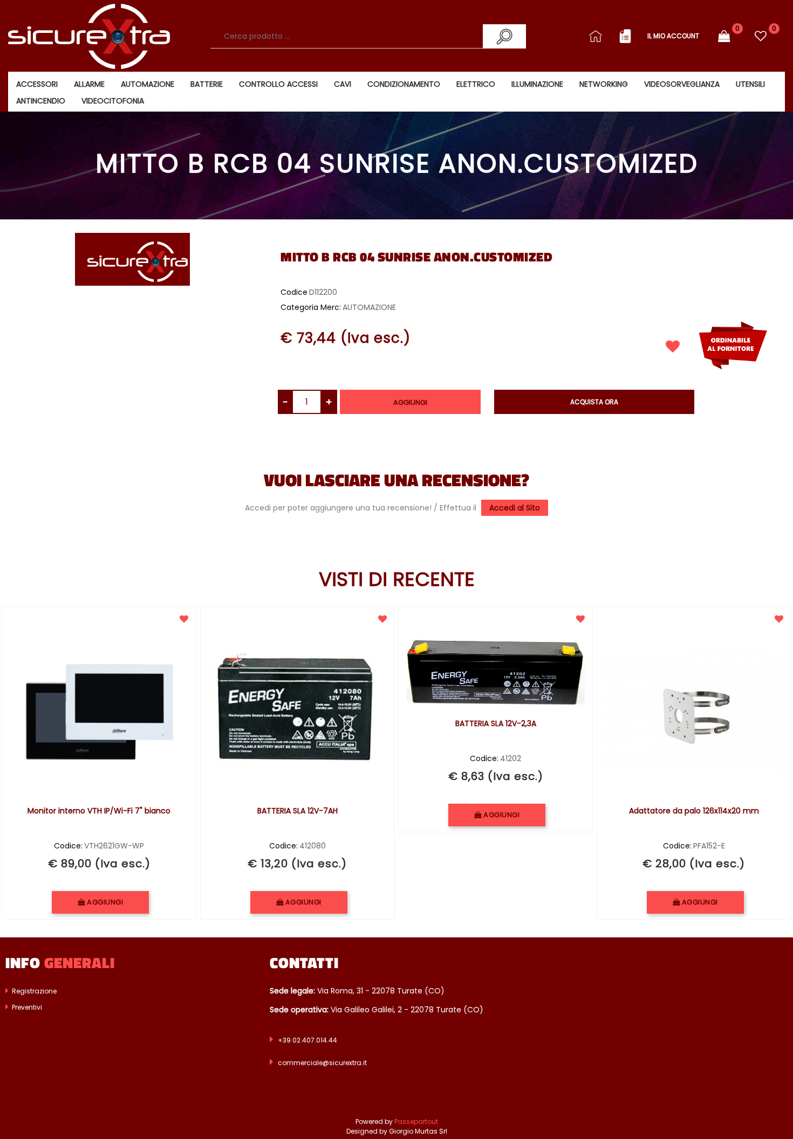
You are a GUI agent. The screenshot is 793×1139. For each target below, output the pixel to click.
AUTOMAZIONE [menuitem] (147, 84)
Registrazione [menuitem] (33, 991)
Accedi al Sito (514, 507)
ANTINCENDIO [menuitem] (40, 100)
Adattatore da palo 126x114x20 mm (694, 811)
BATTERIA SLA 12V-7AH (297, 811)
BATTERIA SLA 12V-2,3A (495, 724)
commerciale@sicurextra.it (322, 1062)
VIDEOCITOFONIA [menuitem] (112, 100)
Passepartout (416, 1121)
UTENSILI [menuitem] (750, 84)
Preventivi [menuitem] (26, 1007)
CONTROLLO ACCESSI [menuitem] (278, 84)
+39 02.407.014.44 (307, 1040)
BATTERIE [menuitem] (206, 84)
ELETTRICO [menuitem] (475, 84)
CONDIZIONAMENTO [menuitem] (403, 84)
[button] (504, 36)
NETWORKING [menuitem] (603, 84)
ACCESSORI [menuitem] (37, 84)
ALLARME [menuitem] (89, 84)
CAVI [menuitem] (342, 84)
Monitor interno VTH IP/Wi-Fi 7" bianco (99, 811)
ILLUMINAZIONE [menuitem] (537, 84)
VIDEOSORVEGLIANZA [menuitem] (682, 84)
